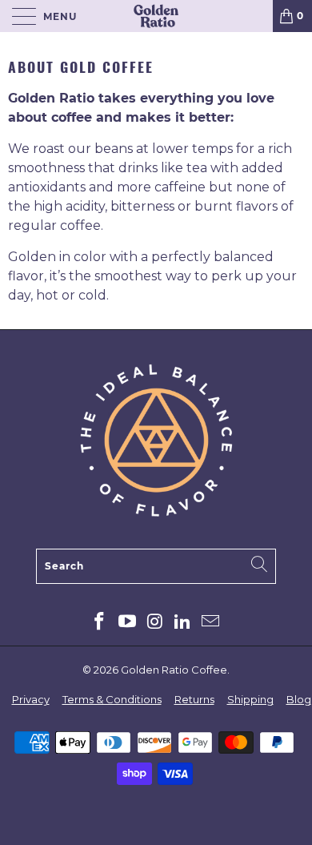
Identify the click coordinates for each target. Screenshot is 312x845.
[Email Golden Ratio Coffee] (211, 623)
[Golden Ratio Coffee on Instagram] (155, 623)
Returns (194, 699)
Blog (298, 699)
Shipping (250, 699)
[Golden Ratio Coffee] (156, 16)
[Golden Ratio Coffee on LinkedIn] (183, 623)
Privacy (31, 699)
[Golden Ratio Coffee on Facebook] (100, 623)
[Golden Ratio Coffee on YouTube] (127, 623)
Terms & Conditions (112, 699)
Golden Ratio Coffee (174, 669)
